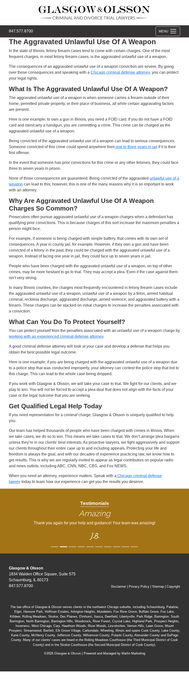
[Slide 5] (99, 547)
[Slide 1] (63, 547)
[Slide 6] (107, 547)
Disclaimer (118, 586)
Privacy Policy (139, 586)
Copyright (173, 586)
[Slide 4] (90, 547)
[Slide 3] (81, 547)
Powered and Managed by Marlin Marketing (114, 653)
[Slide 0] (54, 547)
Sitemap (158, 586)
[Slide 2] (72, 547)
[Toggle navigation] (168, 31)
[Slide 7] (116, 547)
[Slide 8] (125, 547)
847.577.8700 (21, 31)
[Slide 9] (134, 547)
